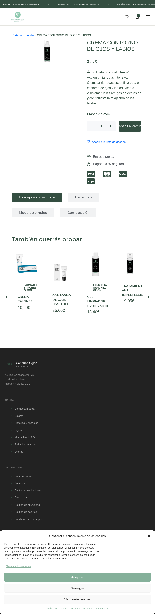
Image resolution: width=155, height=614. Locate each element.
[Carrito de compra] (137, 17)
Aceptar (77, 577)
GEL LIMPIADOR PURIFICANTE (97, 301)
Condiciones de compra (28, 519)
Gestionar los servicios (18, 566)
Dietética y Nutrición (26, 422)
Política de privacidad (81, 608)
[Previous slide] (6, 297)
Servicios (20, 483)
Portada (17, 35)
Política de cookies (26, 511)
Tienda (29, 35)
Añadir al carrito (130, 126)
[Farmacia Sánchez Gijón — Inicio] (17, 17)
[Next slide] (149, 297)
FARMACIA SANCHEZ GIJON (30, 288)
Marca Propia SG (25, 437)
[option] (25, 297)
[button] (149, 536)
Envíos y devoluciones (28, 490)
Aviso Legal (101, 608)
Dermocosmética (24, 408)
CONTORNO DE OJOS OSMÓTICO (61, 300)
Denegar (77, 588)
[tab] (37, 197)
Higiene (19, 430)
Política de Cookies (57, 608)
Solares (19, 415)
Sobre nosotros (23, 476)
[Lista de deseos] (126, 17)
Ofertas (19, 451)
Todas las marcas (25, 444)
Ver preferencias (77, 599)
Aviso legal (21, 497)
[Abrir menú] (148, 17)
